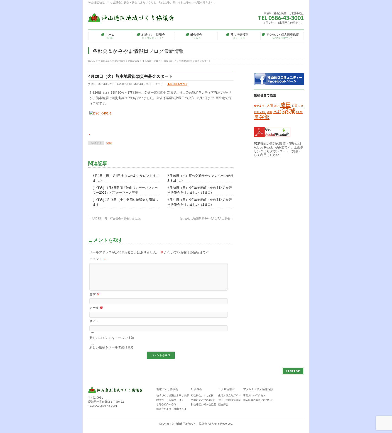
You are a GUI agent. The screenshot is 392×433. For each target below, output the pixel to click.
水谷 (277, 111)
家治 (276, 106)
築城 (109, 143)
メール (96, 307)
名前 (94, 294)
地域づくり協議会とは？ (170, 400)
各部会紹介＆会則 (166, 404)
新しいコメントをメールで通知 (111, 338)
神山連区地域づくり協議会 (190, 423)
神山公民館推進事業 (229, 400)
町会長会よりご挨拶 (202, 395)
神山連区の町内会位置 (203, 404)
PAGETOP (293, 371)
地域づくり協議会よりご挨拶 (172, 395)
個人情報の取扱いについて (258, 400)
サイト (94, 321)
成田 (285, 105)
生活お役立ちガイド (229, 395)
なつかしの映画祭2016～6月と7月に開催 (206, 218)
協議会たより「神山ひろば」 (172, 408)
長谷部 (262, 117)
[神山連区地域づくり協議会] (131, 17)
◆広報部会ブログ (177, 84)
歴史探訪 (223, 404)
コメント (97, 259)
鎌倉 (299, 112)
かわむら (260, 105)
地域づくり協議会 (167, 389)
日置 (294, 105)
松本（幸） (260, 112)
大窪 (270, 105)
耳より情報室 (226, 389)
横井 (269, 112)
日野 (300, 106)
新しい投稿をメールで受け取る (111, 347)
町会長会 (196, 389)
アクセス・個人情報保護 (258, 389)
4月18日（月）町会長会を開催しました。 (115, 218)
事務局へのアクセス (254, 395)
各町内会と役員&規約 (203, 400)
